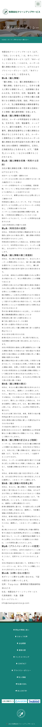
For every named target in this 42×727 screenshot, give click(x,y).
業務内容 (22, 650)
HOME (4, 40)
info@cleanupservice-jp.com (15, 603)
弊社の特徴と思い (22, 630)
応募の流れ (22, 684)
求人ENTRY (22, 691)
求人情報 (22, 677)
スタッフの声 (22, 636)
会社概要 (22, 643)
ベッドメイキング (22, 657)
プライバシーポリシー (22, 670)
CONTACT (22, 663)
